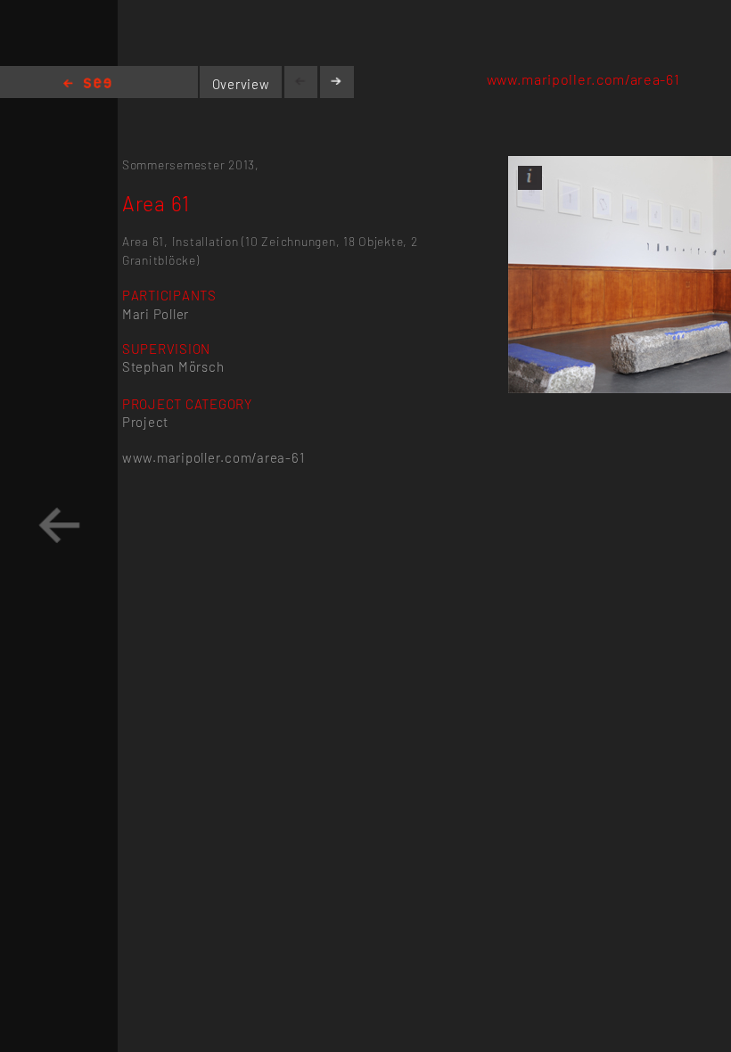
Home (87, 84)
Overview (241, 84)
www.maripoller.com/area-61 (583, 78)
